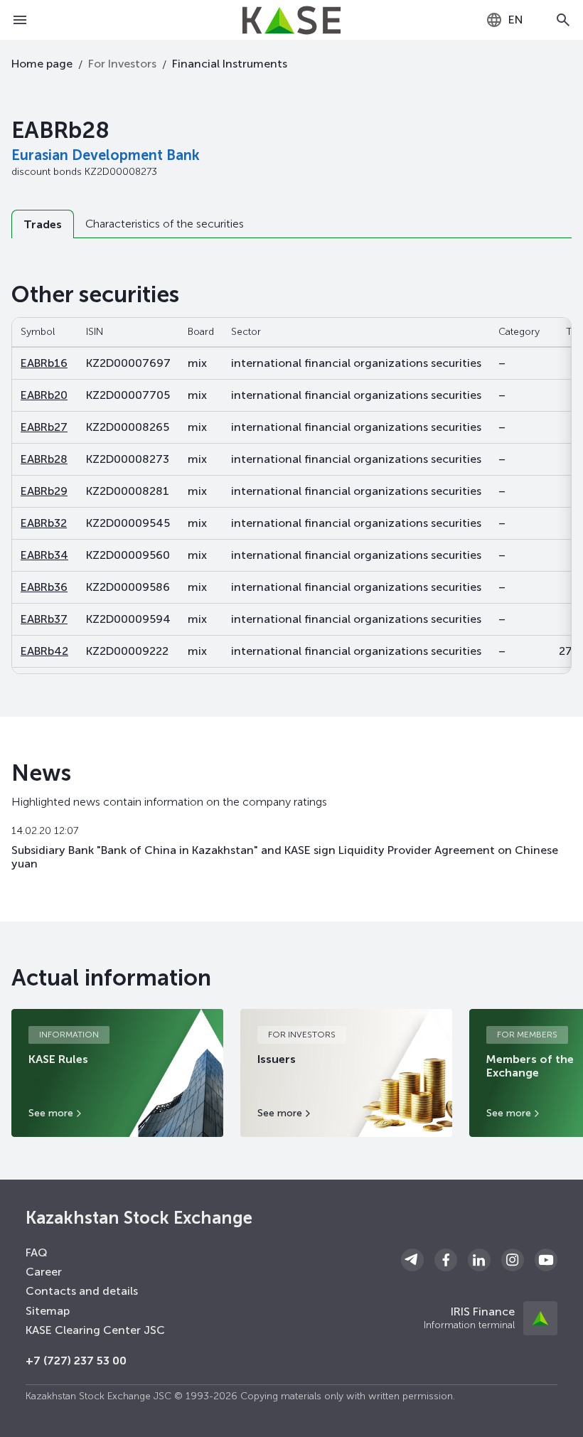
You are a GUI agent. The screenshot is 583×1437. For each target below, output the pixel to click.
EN (515, 19)
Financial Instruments (229, 63)
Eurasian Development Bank (105, 155)
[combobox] (504, 20)
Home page (42, 63)
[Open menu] (20, 20)
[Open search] (563, 20)
